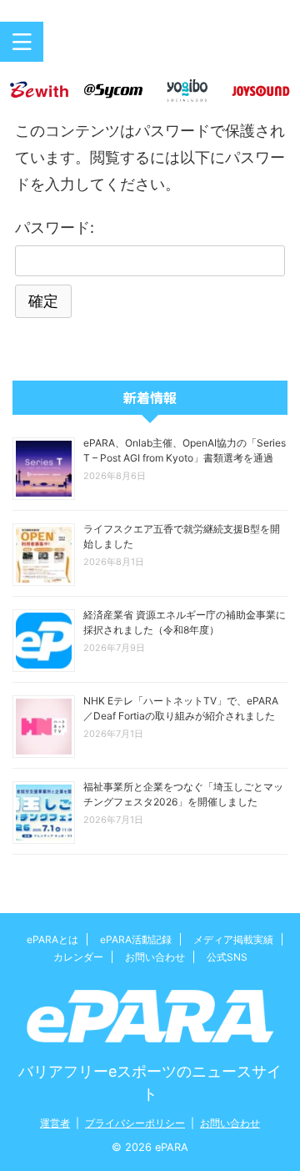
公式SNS (227, 957)
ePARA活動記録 (136, 939)
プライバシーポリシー (135, 1123)
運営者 (55, 1123)
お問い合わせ (155, 957)
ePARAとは (52, 939)
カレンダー (78, 957)
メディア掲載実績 (233, 939)
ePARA (150, 48)
